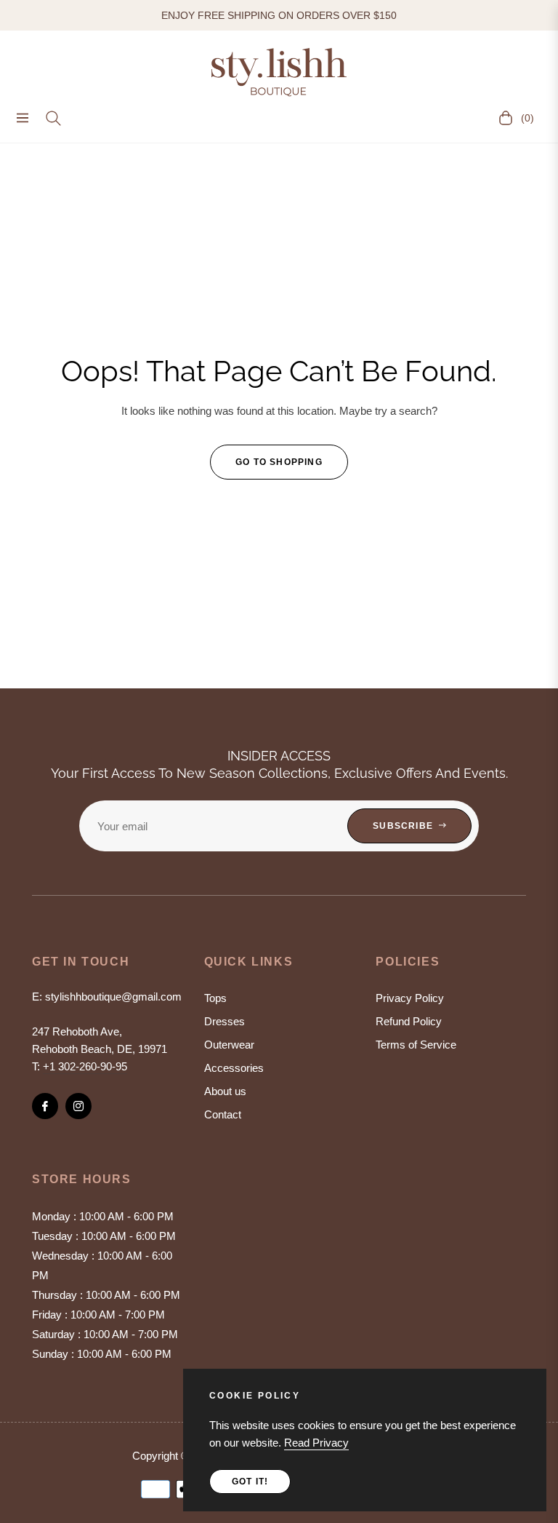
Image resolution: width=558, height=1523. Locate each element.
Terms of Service (416, 1044)
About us (225, 1091)
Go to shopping (279, 462)
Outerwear (229, 1044)
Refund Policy (409, 1021)
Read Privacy (316, 1442)
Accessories (234, 1068)
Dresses (224, 1021)
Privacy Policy (410, 998)
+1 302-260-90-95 (85, 1066)
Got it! (250, 1481)
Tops (215, 998)
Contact (222, 1114)
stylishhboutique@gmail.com (113, 996)
